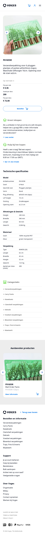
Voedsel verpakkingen (13, 315)
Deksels (8, 310)
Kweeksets (9, 299)
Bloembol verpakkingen (14, 320)
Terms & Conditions (10, 515)
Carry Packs (9, 294)
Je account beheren (11, 460)
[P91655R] (22, 366)
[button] (7, 33)
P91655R (9, 384)
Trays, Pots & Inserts (12, 325)
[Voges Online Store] (9, 5)
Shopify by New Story (10, 512)
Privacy (6, 494)
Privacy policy (8, 518)
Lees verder (9, 137)
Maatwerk (9, 330)
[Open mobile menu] (40, 5)
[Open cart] (29, 5)
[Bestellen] (37, 394)
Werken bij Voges (10, 500)
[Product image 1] (22, 34)
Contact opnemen (10, 497)
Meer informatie (11, 394)
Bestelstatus (8, 466)
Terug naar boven (29, 412)
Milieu (5, 491)
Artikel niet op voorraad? (13, 472)
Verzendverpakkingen (13, 289)
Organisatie (8, 487)
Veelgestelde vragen (11, 475)
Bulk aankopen (9, 469)
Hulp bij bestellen (10, 463)
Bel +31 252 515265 (12, 162)
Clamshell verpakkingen (14, 304)
